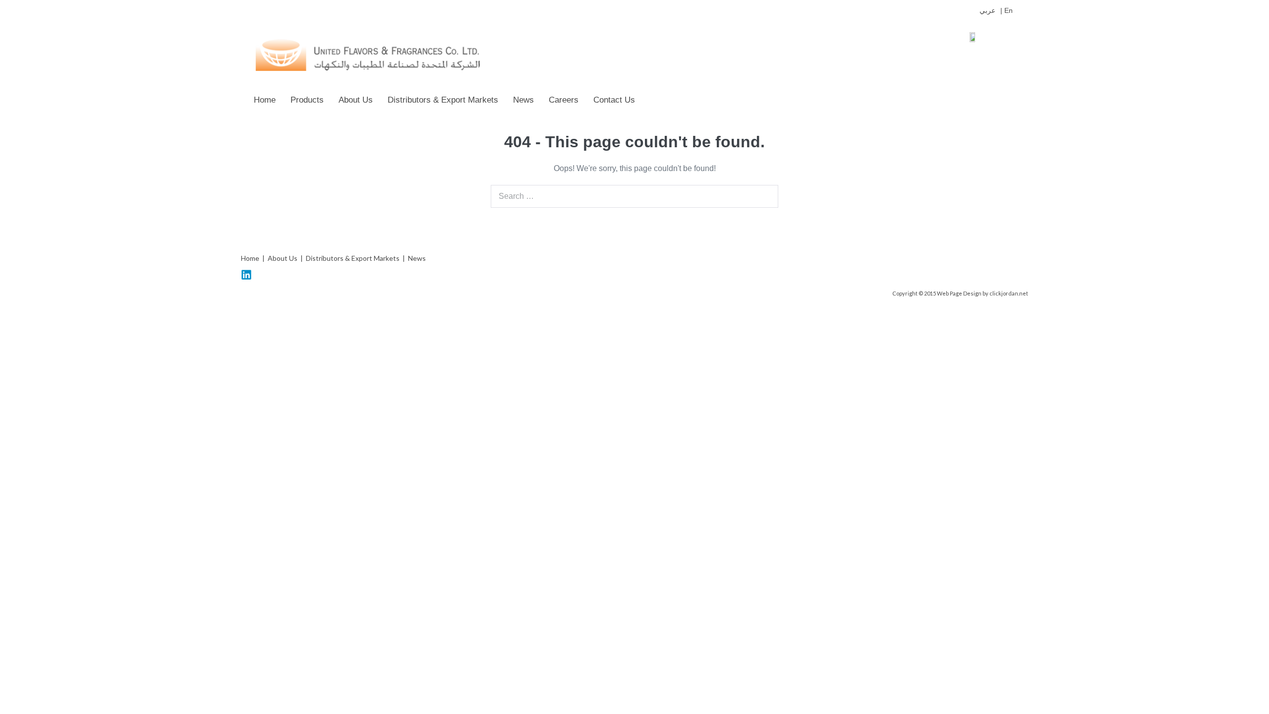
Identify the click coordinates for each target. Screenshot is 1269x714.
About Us (356, 100)
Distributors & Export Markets (443, 100)
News (523, 100)
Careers (563, 100)
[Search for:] (634, 196)
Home (265, 100)
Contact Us (614, 100)
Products (307, 100)
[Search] (765, 196)
